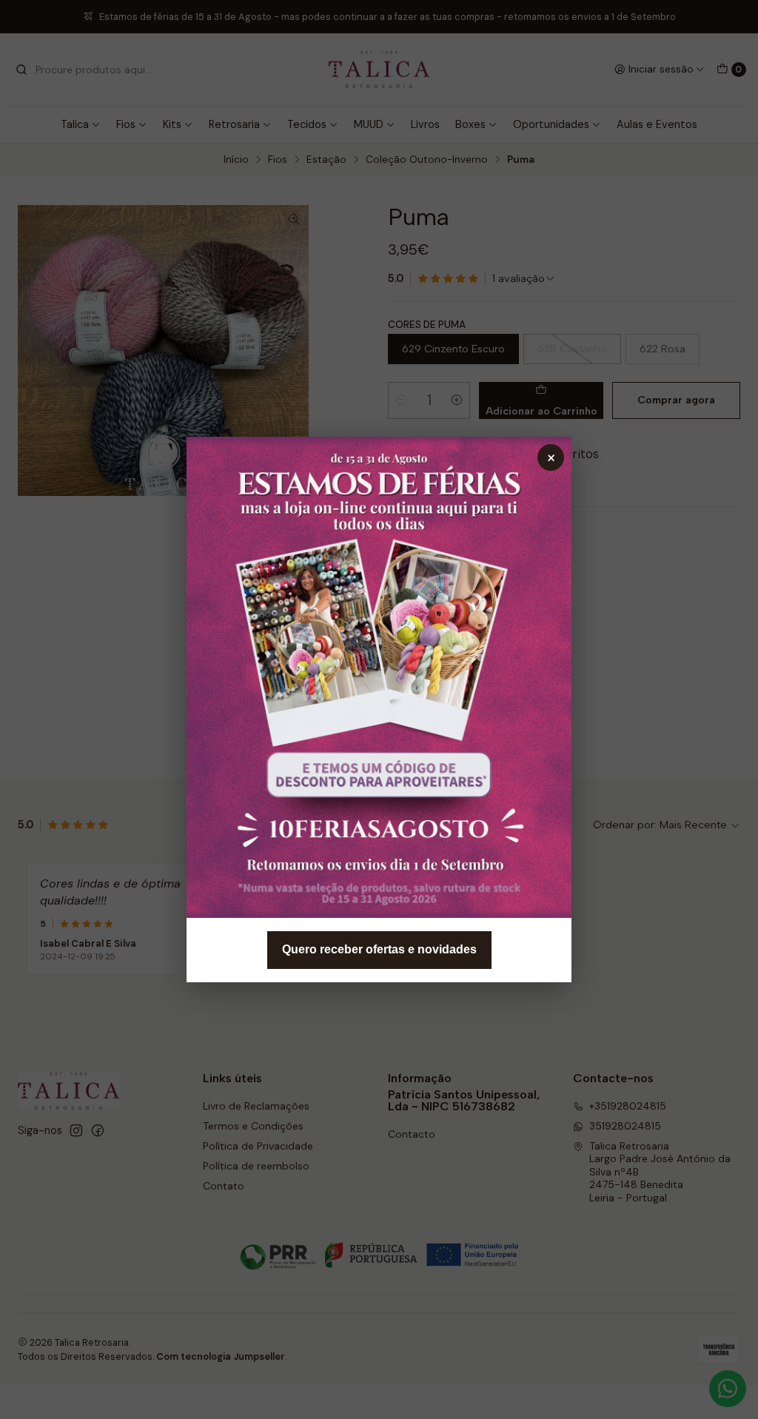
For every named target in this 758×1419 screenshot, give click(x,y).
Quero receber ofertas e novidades (379, 949)
